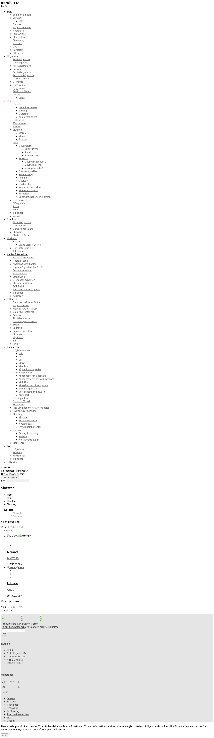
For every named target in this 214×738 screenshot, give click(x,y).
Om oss (11, 698)
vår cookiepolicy (165, 726)
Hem (9, 494)
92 (22, 527)
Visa (3, 527)
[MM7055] (19, 536)
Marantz (17, 513)
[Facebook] (22, 616)
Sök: (3, 480)
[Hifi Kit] (3, 618)
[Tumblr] (41, 620)
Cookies (11, 720)
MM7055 (13, 558)
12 (8, 527)
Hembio (11, 501)
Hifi (9, 498)
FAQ (9, 717)
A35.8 (10, 589)
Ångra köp (12, 708)
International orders (18, 714)
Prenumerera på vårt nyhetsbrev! (20, 623)
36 (17, 527)
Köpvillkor (12, 704)
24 (12, 527)
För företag (13, 711)
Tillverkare (13, 462)
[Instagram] (41, 616)
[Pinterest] (22, 620)
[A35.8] (15, 567)
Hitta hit (11, 701)
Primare (17, 516)
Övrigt (4, 692)
